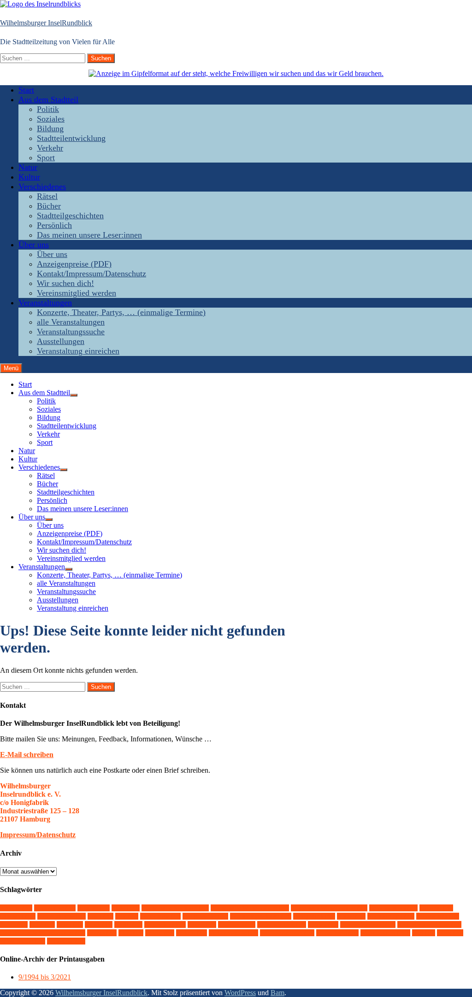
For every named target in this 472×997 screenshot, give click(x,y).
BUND (126, 907)
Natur (27, 167)
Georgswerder (205, 916)
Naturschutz (165, 924)
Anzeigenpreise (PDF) (74, 263)
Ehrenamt (17, 916)
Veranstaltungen (45, 302)
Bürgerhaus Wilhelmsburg (329, 907)
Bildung (50, 128)
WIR (423, 932)
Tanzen (102, 932)
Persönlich (54, 225)
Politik (48, 109)
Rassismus (236, 924)
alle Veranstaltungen (71, 322)
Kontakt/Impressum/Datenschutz (91, 273)
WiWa (450, 932)
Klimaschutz (437, 916)
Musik (98, 924)
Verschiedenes (42, 186)
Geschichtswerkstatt (260, 916)
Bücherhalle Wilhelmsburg (250, 907)
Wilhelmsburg (385, 932)
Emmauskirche (61, 916)
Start (26, 89)
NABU (128, 924)
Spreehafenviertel (367, 924)
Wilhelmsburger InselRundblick (46, 23)
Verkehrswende (233, 932)
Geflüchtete (160, 916)
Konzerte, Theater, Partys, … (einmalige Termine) (121, 312)
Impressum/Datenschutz (38, 835)
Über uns (33, 244)
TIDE (130, 932)
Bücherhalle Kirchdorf (175, 907)
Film (126, 916)
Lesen (70, 924)
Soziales (51, 118)
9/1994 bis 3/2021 (44, 977)
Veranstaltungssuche (71, 331)
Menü (11, 368)
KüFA (42, 924)
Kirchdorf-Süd (390, 916)
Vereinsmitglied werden (76, 292)
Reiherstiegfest (281, 924)
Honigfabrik (314, 916)
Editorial (436, 907)
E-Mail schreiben (26, 754)
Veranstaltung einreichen (78, 351)
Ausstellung (55, 907)
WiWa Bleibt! (22, 941)
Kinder (351, 916)
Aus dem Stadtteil (48, 99)
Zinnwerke (66, 941)
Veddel (159, 932)
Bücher (49, 205)
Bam (277, 993)
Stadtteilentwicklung (71, 138)
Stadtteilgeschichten (70, 215)
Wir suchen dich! (65, 283)
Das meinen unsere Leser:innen (89, 234)
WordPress (240, 993)
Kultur (29, 176)
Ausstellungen (60, 341)
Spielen (323, 924)
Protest (202, 924)
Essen (100, 916)
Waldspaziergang (287, 932)
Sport (46, 157)
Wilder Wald (337, 932)
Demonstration (393, 907)
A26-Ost (16, 907)
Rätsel (47, 196)
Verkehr (50, 147)
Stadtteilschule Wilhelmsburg (42, 932)
